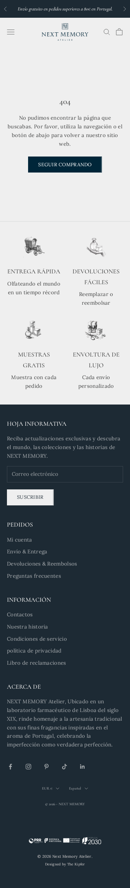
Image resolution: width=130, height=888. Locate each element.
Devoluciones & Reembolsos (42, 563)
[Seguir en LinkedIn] (82, 766)
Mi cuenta (19, 539)
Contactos (20, 614)
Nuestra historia (27, 626)
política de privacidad (34, 650)
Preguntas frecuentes (34, 576)
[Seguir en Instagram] (28, 766)
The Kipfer (76, 864)
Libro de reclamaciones (36, 662)
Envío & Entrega (27, 551)
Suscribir (30, 497)
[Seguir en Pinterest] (46, 766)
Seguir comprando (65, 164)
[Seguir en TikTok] (64, 766)
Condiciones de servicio (37, 638)
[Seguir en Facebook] (10, 766)
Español (75, 788)
